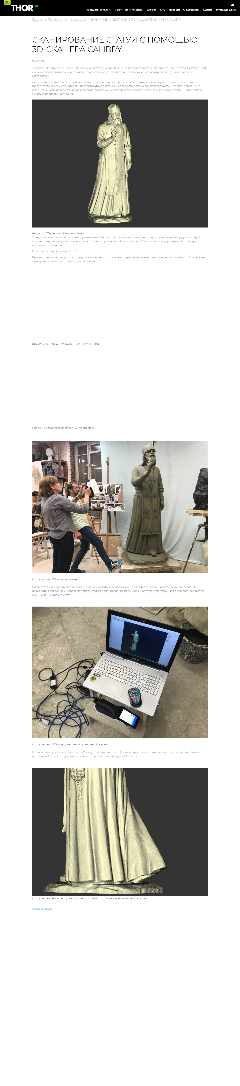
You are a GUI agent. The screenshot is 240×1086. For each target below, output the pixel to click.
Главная (38, 19)
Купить (207, 9)
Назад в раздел (42, 908)
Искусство (78, 19)
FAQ (163, 9)
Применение (133, 9)
